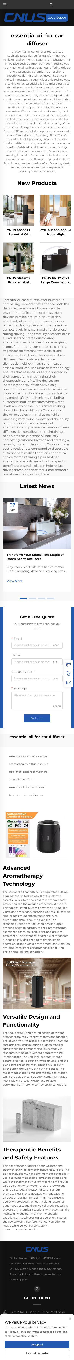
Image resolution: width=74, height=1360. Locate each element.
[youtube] (37, 1289)
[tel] (68, 673)
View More (15, 581)
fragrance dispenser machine (28, 771)
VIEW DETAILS (19, 210)
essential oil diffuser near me (28, 756)
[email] (68, 682)
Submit (37, 718)
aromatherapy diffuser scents (28, 764)
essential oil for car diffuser (27, 787)
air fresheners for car (23, 779)
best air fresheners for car (26, 795)
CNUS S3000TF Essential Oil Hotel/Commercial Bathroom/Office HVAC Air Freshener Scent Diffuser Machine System (18, 232)
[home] (25, 17)
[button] (23, 598)
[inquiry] (68, 664)
